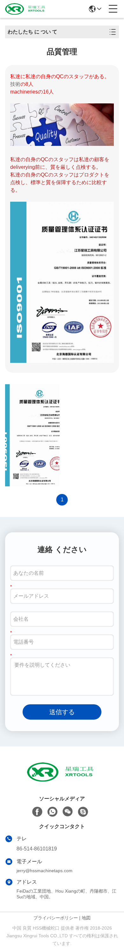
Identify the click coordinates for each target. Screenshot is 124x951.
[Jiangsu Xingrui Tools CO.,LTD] (26, 9)
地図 (86, 917)
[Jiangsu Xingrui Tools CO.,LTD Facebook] (37, 812)
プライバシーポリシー (55, 917)
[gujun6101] (83, 812)
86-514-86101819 (37, 848)
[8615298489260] (52, 812)
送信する (62, 711)
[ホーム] (62, 780)
